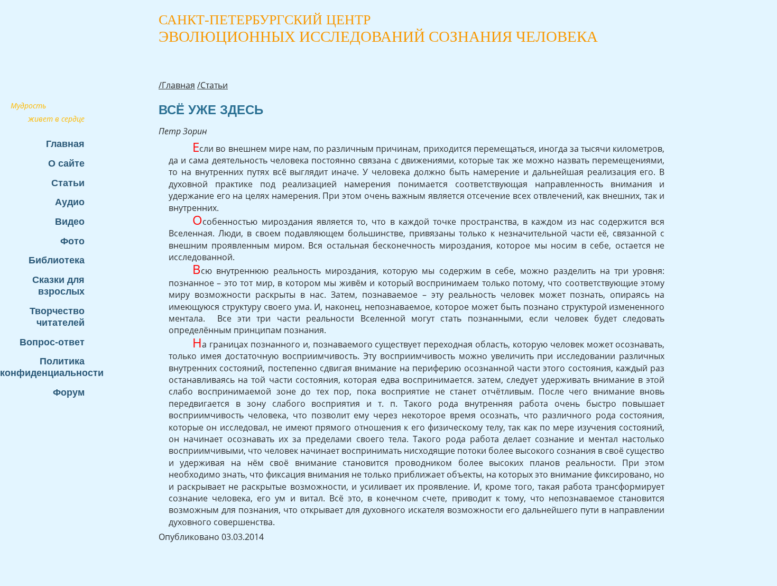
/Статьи (212, 85)
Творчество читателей (57, 316)
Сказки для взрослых (58, 285)
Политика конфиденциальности (47, 366)
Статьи (68, 182)
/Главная (177, 85)
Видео (70, 221)
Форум (69, 392)
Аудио (70, 201)
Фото (72, 240)
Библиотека (57, 259)
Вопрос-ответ (52, 341)
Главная (65, 143)
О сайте (66, 163)
